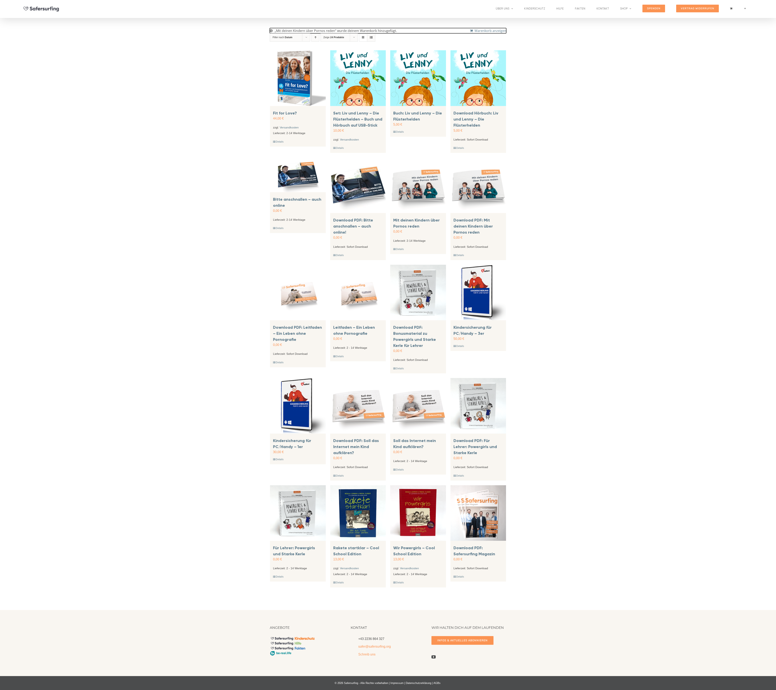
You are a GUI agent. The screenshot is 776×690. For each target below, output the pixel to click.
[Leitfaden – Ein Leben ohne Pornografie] (358, 292)
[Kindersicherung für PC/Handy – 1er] (298, 406)
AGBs (437, 683)
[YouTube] (433, 657)
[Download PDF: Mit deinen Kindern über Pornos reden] (478, 185)
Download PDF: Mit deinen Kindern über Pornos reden (473, 226)
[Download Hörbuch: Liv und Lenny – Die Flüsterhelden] (478, 78)
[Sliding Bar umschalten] (745, 8)
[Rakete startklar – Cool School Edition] (358, 513)
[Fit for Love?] (298, 78)
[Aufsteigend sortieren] (315, 37)
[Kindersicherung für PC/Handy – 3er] (478, 292)
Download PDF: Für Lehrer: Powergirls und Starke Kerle (475, 446)
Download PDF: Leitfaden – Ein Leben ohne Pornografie (297, 333)
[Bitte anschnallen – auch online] (298, 175)
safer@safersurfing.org (374, 646)
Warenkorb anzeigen (490, 30)
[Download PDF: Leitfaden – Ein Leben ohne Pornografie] (298, 292)
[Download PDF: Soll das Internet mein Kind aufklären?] (358, 406)
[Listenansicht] (371, 37)
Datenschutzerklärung (418, 683)
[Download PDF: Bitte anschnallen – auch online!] (358, 185)
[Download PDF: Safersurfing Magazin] (478, 513)
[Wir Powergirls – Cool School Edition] (418, 513)
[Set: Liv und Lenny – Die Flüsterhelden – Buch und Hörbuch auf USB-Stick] (358, 78)
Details (280, 141)
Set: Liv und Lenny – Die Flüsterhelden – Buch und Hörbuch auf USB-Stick (357, 119)
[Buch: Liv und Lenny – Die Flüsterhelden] (418, 78)
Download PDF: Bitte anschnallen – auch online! (353, 226)
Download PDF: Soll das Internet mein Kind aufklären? (356, 446)
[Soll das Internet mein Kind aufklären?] (418, 406)
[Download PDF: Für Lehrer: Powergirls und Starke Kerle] (478, 406)
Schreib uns (366, 654)
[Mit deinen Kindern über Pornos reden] (418, 185)
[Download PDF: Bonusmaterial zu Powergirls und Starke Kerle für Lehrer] (418, 292)
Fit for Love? (285, 113)
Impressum (397, 683)
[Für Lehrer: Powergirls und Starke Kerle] (298, 513)
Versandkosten (289, 127)
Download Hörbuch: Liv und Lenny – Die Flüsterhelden (475, 119)
